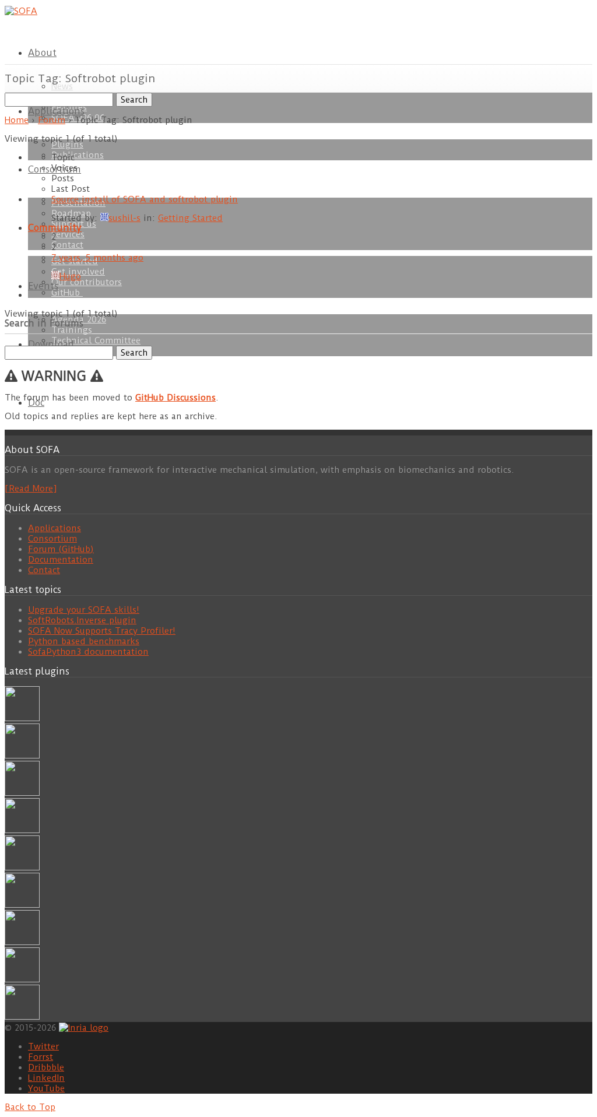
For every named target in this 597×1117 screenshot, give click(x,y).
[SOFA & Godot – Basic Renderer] (22, 905)
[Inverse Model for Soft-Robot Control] (22, 1016)
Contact (67, 245)
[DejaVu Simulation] (22, 755)
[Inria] (83, 1027)
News (62, 86)
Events (43, 285)
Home (17, 120)
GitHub (67, 292)
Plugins (67, 144)
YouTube (46, 1088)
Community (55, 227)
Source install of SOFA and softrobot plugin (144, 199)
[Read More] (31, 488)
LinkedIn (46, 1078)
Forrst (40, 1057)
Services (68, 234)
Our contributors (86, 282)
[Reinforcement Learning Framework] (22, 942)
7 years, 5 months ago (97, 257)
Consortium (52, 538)
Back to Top (30, 1107)
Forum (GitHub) (61, 549)
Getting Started (190, 218)
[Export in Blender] (22, 979)
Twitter (43, 1046)
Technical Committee (96, 340)
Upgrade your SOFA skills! (83, 610)
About (42, 52)
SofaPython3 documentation (88, 652)
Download (51, 344)
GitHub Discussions (175, 397)
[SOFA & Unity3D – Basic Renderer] (22, 867)
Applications (56, 111)
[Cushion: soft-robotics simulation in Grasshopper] (22, 718)
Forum (51, 120)
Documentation (60, 559)
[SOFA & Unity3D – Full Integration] (22, 830)
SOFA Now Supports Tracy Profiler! (101, 631)
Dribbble (46, 1067)
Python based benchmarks (83, 641)
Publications (77, 155)
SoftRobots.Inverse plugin (82, 620)
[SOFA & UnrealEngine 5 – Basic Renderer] (22, 793)
